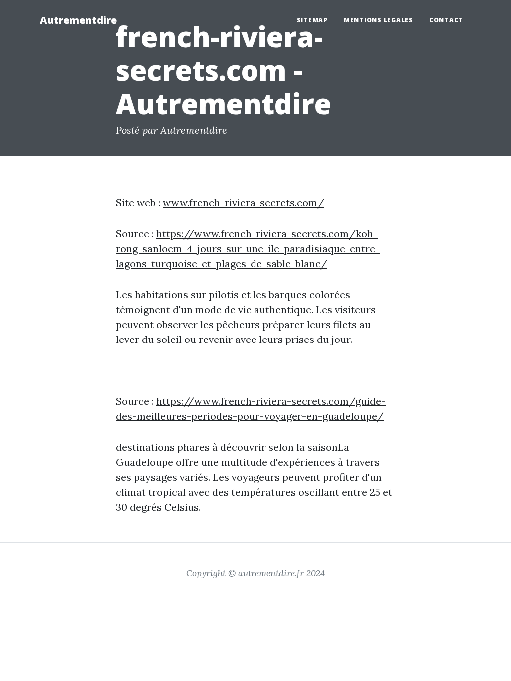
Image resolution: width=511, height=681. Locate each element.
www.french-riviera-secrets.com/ (243, 202)
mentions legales (378, 20)
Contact (446, 20)
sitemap (312, 20)
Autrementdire (78, 20)
